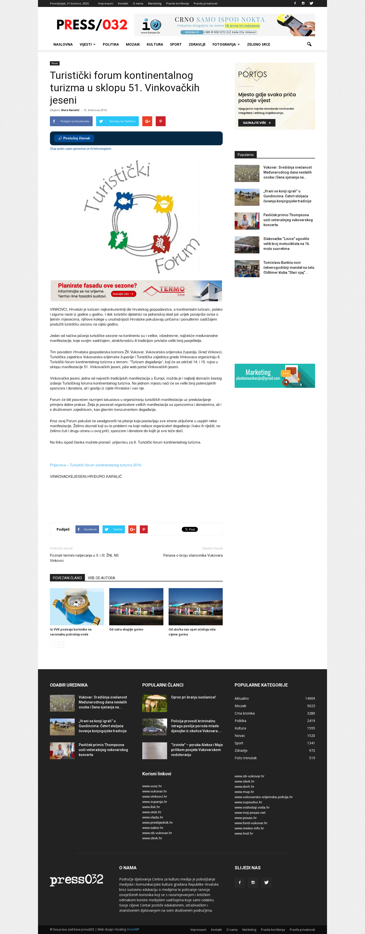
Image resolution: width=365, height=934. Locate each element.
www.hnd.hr (244, 833)
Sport (176, 44)
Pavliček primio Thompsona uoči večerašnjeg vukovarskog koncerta (288, 220)
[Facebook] (295, 3)
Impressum (105, 3)
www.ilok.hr (151, 807)
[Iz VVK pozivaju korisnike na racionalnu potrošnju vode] (77, 606)
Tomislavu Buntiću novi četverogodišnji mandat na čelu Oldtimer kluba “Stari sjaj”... (288, 267)
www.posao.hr (246, 818)
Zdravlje (197, 44)
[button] (309, 44)
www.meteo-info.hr (249, 828)
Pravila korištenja (177, 3)
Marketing (154, 3)
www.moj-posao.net (250, 812)
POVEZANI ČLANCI (67, 578)
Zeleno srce (258, 44)
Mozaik (133, 44)
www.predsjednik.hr (157, 822)
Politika (111, 44)
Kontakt (123, 3)
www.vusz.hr (152, 786)
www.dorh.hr (244, 786)
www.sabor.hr (152, 828)
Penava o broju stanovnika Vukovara (193, 555)
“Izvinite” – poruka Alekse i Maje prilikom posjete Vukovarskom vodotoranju (197, 750)
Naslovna (63, 44)
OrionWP (133, 929)
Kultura (155, 44)
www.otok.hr (151, 812)
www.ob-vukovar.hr (157, 833)
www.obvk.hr (152, 838)
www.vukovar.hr (154, 791)
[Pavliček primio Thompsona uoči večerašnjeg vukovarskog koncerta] (247, 221)
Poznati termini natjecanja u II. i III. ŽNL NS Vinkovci (84, 558)
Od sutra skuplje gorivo (126, 629)
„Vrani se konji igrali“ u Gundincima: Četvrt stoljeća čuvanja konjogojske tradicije (287, 196)
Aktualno (242, 698)
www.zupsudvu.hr (248, 802)
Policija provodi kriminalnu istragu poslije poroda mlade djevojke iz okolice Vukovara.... (196, 726)
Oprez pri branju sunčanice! (193, 697)
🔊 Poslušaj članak (74, 138)
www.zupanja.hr (154, 802)
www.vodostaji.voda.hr (252, 807)
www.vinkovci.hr (154, 796)
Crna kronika (245, 713)
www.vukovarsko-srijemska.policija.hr (264, 797)
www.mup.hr (244, 792)
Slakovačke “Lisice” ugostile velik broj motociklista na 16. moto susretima (286, 244)
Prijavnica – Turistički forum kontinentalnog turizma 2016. (96, 464)
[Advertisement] (140, 501)
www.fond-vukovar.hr (251, 823)
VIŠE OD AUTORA (101, 578)
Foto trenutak (246, 757)
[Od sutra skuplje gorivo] (136, 606)
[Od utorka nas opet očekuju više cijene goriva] (196, 606)
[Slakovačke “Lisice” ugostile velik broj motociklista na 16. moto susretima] (247, 244)
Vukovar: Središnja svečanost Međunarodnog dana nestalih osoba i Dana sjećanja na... (287, 172)
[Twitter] (311, 3)
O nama (138, 3)
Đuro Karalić (70, 110)
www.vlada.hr (152, 817)
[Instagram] (303, 3)
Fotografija (224, 44)
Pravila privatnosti (206, 3)
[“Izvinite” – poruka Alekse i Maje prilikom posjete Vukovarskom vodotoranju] (154, 750)
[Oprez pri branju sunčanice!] (154, 703)
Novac (54, 63)
